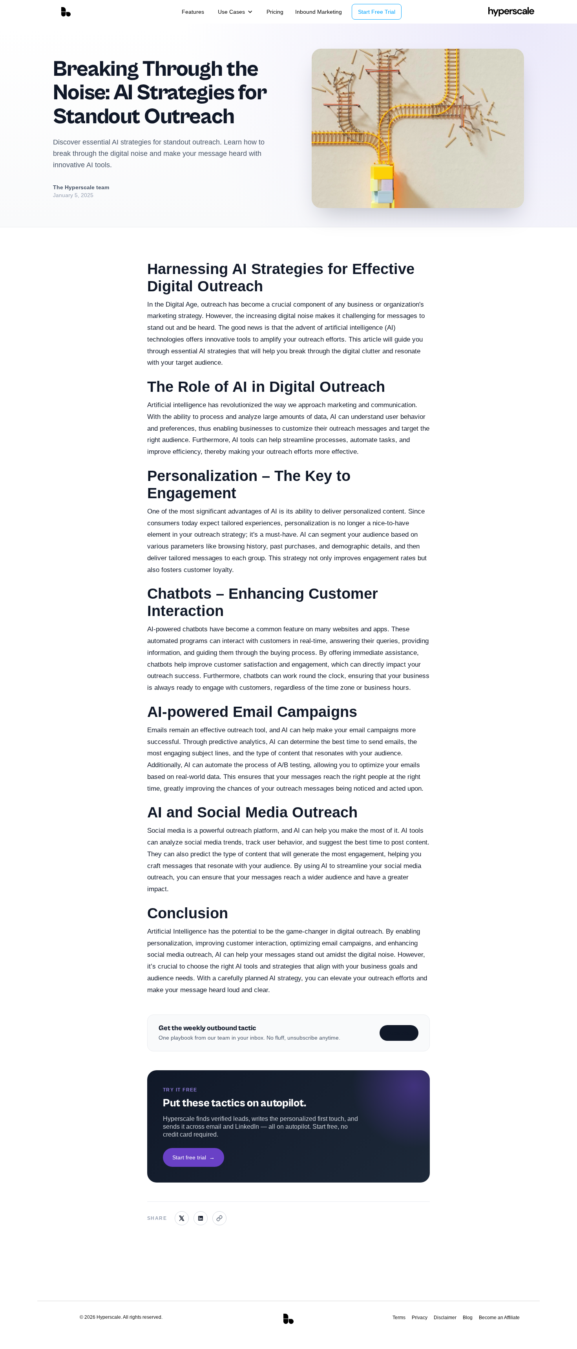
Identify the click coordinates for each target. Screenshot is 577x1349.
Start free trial (193, 1157)
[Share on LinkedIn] (201, 1218)
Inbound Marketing (318, 12)
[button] (235, 12)
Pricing (275, 12)
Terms (399, 1317)
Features (193, 12)
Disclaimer (445, 1317)
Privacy (419, 1317)
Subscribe (399, 1033)
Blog (468, 1317)
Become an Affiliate (499, 1317)
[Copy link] (219, 1218)
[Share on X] (182, 1218)
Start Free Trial (376, 12)
